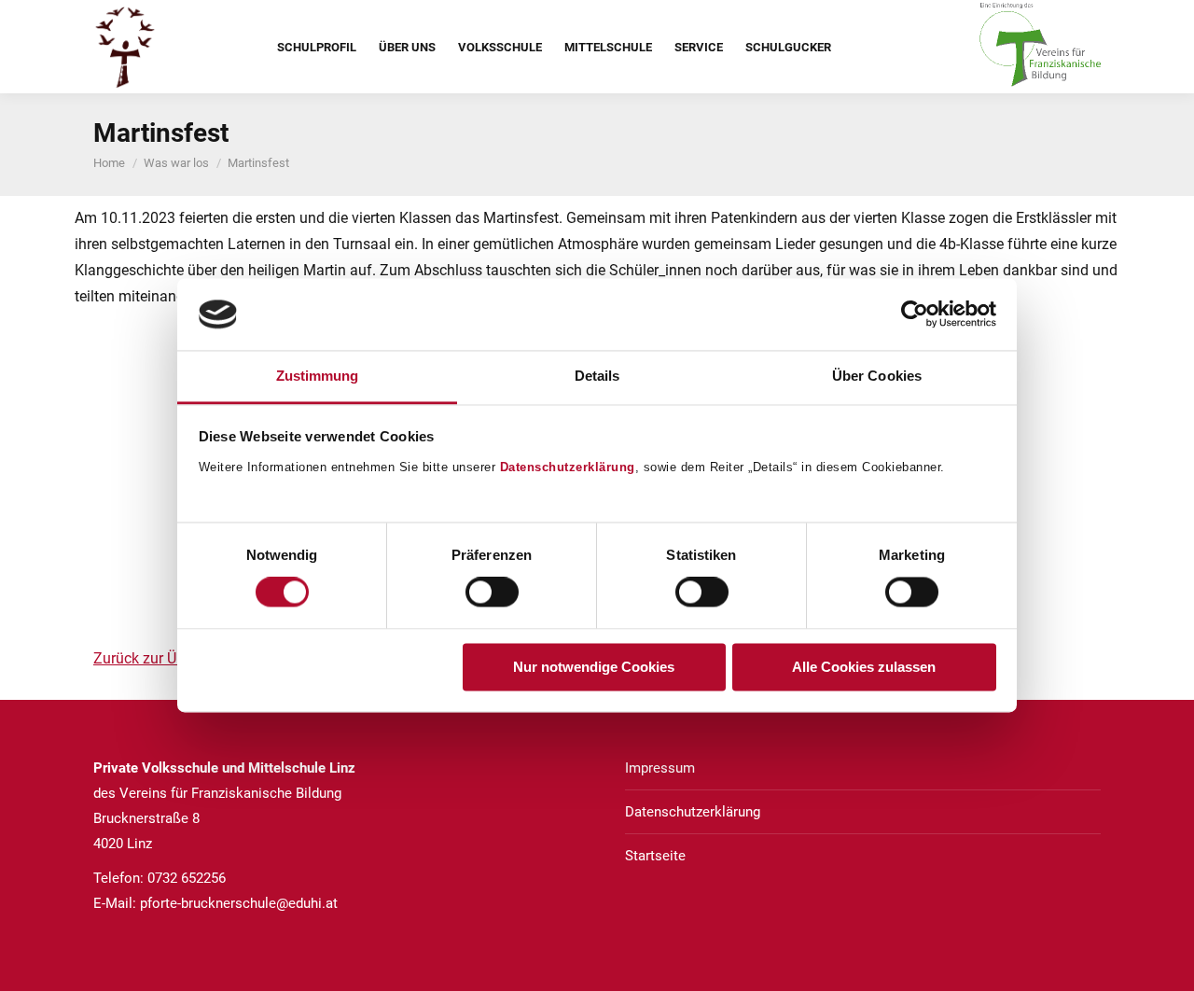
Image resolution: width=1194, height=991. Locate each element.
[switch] (492, 592)
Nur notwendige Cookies (593, 667)
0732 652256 (186, 878)
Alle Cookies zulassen (864, 667)
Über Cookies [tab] (877, 376)
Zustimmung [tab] (317, 376)
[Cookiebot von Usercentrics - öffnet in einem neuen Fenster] (914, 314)
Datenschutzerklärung (567, 467)
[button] (82, 468)
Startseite (655, 855)
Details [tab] (597, 376)
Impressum (660, 768)
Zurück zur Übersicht (161, 658)
